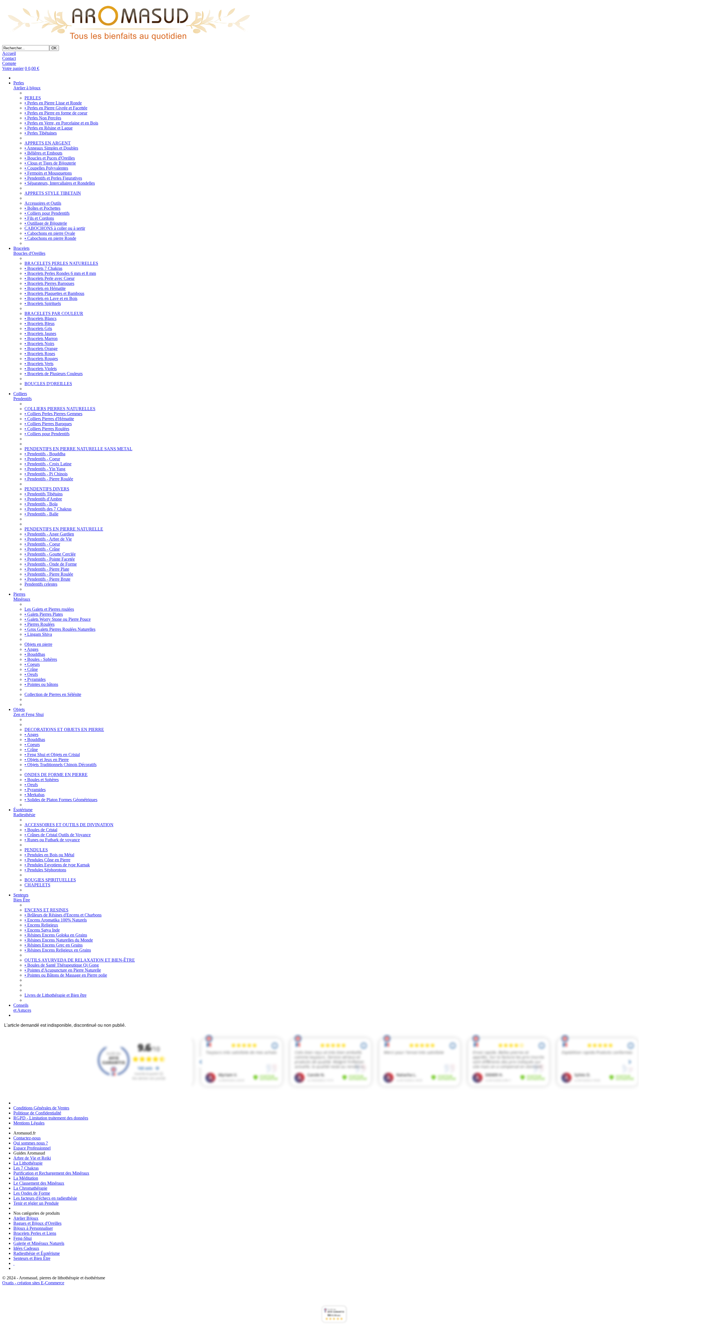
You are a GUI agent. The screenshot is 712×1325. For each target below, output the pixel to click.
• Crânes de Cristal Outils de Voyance (57, 834)
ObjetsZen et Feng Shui (28, 712)
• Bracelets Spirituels (42, 303)
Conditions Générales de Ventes (41, 1108)
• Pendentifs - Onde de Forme (50, 564)
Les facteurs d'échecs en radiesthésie (45, 1198)
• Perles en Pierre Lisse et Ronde (53, 103)
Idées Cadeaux (26, 1248)
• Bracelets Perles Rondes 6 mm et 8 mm (60, 273)
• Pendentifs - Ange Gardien (49, 534)
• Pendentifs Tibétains (43, 494)
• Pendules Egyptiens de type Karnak (57, 864)
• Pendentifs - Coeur (42, 458)
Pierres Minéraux (21, 597)
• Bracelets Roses (39, 353)
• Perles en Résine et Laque (48, 128)
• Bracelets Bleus (39, 323)
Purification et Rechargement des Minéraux (51, 1173)
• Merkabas (34, 794)
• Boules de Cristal (40, 829)
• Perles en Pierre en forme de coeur (55, 113)
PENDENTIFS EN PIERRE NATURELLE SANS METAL (78, 448)
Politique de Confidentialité (37, 1113)
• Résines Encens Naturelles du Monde (58, 940)
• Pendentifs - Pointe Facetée (49, 559)
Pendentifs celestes (40, 584)
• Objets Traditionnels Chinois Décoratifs (60, 764)
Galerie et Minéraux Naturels (38, 1243)
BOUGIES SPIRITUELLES (50, 879)
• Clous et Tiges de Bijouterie (50, 163)
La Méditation (25, 1178)
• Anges (31, 649)
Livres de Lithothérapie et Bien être (55, 995)
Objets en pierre (38, 644)
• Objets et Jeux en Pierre (46, 759)
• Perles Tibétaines (40, 133)
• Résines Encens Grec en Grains (53, 945)
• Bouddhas (34, 654)
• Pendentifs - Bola (41, 504)
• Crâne (31, 669)
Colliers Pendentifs (22, 396)
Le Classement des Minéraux (38, 1183)
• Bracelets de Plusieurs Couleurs (53, 373)
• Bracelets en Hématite (45, 288)
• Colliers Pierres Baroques (48, 423)
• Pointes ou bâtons (41, 684)
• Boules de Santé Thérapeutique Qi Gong (61, 965)
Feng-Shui (22, 1238)
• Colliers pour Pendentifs (47, 213)
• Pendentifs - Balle (41, 514)
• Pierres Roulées (39, 624)
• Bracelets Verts (38, 363)
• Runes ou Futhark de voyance (52, 839)
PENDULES (36, 849)
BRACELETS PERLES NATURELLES (61, 263)
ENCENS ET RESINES (46, 910)
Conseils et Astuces (22, 1008)
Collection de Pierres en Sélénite (52, 694)
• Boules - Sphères (40, 659)
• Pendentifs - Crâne (42, 549)
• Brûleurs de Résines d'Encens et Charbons (63, 915)
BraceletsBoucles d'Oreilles (29, 251)
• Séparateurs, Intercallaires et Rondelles (59, 183)
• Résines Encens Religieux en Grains (57, 950)
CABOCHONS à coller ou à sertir (54, 228)
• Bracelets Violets (40, 368)
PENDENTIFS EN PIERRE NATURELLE (63, 529)
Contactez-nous (27, 1138)
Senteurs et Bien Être (31, 1258)
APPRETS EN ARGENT (47, 143)
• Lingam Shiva (38, 634)
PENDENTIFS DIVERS (46, 489)
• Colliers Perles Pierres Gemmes (53, 413)
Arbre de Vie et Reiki (32, 1158)
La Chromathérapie (30, 1188)
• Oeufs (31, 674)
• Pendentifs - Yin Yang (44, 468)
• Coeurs (32, 664)
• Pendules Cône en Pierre (47, 859)
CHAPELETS (37, 884)
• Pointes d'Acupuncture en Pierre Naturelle (62, 970)
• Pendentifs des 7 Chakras (47, 509)
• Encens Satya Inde (42, 930)
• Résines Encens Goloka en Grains (55, 935)
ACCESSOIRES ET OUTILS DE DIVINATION (68, 824)
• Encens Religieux (41, 925)
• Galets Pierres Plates (43, 614)
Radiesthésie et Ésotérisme (36, 1253)
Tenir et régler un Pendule (36, 1203)
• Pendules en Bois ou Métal (49, 854)
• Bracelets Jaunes (40, 333)
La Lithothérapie (28, 1163)
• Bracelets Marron (41, 338)
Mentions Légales (28, 1123)
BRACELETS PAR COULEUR (53, 313)
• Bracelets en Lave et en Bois (50, 298)
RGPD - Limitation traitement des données (50, 1118)
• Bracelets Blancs (40, 318)
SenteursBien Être (21, 897)
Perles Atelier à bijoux (27, 85)
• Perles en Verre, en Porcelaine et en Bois (61, 123)
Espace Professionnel (32, 1148)
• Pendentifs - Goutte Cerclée (50, 554)
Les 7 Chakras (26, 1168)
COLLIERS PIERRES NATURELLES (59, 408)
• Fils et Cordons (39, 218)
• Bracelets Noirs (39, 343)
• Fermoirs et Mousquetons (48, 173)
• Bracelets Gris (38, 328)
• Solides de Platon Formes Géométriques (60, 799)
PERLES (32, 98)
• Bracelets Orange (41, 348)
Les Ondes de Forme (31, 1193)
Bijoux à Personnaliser (33, 1228)
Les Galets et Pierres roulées (49, 609)
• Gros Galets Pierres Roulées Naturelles (59, 629)
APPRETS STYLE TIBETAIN (52, 193)
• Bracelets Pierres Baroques (49, 283)
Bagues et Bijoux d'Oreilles (37, 1223)
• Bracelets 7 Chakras (43, 268)
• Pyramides (35, 679)
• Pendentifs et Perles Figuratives (53, 178)
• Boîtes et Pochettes (42, 208)
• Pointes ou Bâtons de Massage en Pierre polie (65, 975)
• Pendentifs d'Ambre (43, 499)
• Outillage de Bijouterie (45, 223)
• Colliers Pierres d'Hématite (49, 418)
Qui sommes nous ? (30, 1143)
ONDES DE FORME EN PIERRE (56, 774)
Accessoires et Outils (42, 203)
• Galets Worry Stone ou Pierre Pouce (57, 619)
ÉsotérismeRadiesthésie (24, 812)
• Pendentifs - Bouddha (44, 453)
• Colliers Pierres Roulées (46, 428)
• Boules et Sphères (41, 779)
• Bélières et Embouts (43, 153)
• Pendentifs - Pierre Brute (47, 579)
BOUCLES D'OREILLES (48, 383)
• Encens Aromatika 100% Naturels (55, 920)
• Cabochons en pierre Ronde (50, 238)
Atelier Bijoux (25, 1218)
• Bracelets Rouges (41, 358)
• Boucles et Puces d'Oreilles (49, 158)
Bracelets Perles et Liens (34, 1233)
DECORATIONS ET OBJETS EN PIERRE (64, 729)
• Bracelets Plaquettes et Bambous (54, 293)
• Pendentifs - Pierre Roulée (48, 478)
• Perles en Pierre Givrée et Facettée (55, 108)
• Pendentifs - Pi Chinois (46, 473)
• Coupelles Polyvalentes (46, 168)
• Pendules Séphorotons (45, 869)
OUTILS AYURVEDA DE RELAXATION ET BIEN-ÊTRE (79, 960)
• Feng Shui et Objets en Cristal (52, 754)
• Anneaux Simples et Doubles (51, 148)
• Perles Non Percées (42, 118)
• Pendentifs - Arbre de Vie (48, 539)
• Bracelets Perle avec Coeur (49, 278)
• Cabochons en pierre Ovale (49, 233)
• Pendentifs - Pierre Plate (46, 569)
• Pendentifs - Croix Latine (47, 463)
